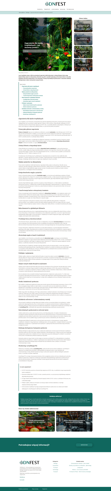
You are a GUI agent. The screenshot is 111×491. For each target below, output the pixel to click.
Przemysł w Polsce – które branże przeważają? (80, 471)
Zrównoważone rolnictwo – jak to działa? (80, 463)
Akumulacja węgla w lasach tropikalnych (31, 101)
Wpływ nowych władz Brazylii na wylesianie (32, 104)
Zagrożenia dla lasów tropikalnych (30, 86)
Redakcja (22, 477)
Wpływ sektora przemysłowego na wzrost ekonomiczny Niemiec (74, 421)
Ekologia (62, 9)
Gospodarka (55, 9)
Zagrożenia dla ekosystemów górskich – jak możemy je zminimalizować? (83, 39)
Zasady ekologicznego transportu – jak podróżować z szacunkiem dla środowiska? (83, 65)
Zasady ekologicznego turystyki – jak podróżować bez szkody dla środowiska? (83, 52)
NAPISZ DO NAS (84, 444)
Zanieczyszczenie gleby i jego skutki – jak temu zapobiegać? (83, 26)
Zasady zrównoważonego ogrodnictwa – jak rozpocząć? (37, 421)
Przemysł (40, 9)
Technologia (70, 9)
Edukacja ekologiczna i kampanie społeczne (32, 112)
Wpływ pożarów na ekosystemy (30, 91)
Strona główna (22, 12)
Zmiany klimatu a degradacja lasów (30, 90)
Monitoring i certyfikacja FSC (29, 114)
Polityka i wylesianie (27, 103)
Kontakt (22, 480)
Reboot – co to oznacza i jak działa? (80, 469)
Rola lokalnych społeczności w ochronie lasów (33, 110)
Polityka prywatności (23, 489)
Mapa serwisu (35, 489)
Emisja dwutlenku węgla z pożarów (30, 93)
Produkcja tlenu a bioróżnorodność (30, 99)
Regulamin (44, 489)
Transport (47, 9)
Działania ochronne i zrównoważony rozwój (32, 108)
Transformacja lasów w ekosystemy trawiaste (33, 95)
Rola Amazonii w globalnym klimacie (31, 97)
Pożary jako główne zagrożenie (30, 88)
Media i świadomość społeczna (29, 106)
